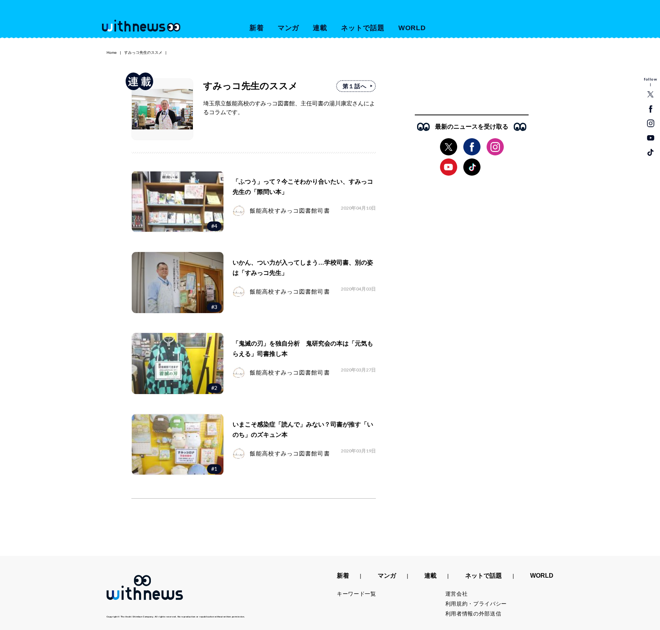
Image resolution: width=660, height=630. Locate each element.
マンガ (288, 28)
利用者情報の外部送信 (473, 614)
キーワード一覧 (356, 594)
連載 (320, 28)
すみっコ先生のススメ (143, 52)
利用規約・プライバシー (476, 604)
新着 (256, 28)
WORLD (412, 28)
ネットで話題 (362, 28)
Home (112, 52)
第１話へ (355, 86)
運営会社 (456, 594)
